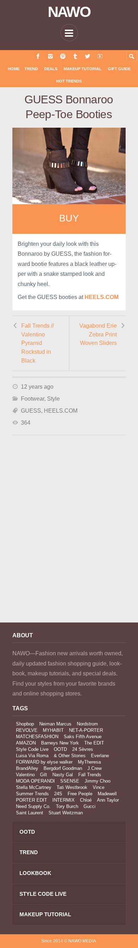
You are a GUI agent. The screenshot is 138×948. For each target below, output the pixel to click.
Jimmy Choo (97, 781)
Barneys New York (60, 743)
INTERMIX (63, 800)
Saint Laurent (29, 812)
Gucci (90, 806)
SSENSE (69, 781)
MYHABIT (53, 730)
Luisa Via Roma (32, 755)
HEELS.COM (60, 411)
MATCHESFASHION (37, 736)
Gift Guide (119, 69)
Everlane (100, 755)
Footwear (32, 399)
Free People (80, 793)
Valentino (25, 774)
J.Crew (94, 768)
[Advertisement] (69, 538)
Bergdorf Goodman (63, 768)
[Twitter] (87, 56)
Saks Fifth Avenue (83, 736)
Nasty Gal (62, 774)
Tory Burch (67, 806)
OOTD (60, 749)
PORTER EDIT (31, 800)
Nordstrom (87, 724)
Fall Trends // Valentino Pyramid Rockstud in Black (37, 343)
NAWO (69, 12)
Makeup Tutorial (83, 69)
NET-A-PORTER (86, 730)
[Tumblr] (75, 56)
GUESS (31, 411)
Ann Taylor (108, 800)
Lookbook (35, 873)
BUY (69, 218)
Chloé (86, 800)
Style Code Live (32, 749)
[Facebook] (38, 56)
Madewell (107, 793)
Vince (98, 787)
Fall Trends (89, 774)
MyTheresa (89, 762)
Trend (31, 69)
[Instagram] (50, 56)
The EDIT (94, 743)
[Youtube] (100, 56)
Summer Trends (32, 793)
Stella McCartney (33, 787)
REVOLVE (27, 730)
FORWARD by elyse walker (44, 762)
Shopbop (25, 724)
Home (13, 69)
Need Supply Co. (33, 806)
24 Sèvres (82, 749)
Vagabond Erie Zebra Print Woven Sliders (98, 334)
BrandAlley (27, 768)
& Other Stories (70, 755)
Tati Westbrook (72, 787)
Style (53, 399)
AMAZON (26, 743)
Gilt (43, 774)
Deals (50, 69)
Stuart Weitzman (65, 812)
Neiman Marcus (55, 724)
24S (58, 793)
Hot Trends (69, 81)
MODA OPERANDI (35, 781)
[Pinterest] (63, 56)
